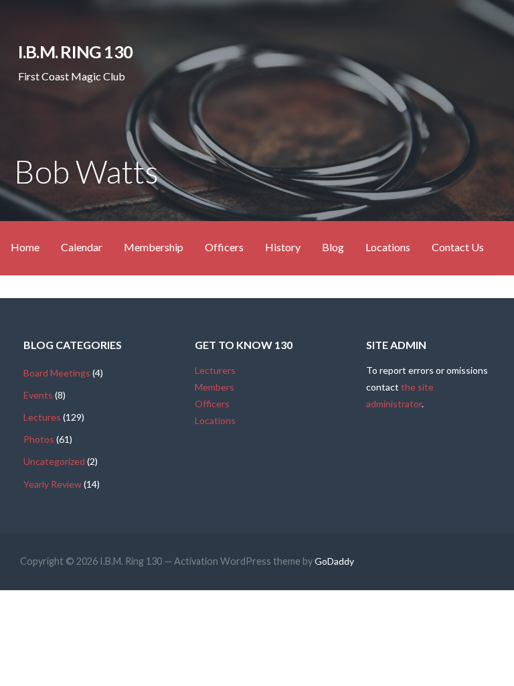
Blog (333, 247)
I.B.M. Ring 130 (75, 52)
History (283, 247)
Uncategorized (54, 461)
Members (214, 387)
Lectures (42, 417)
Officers (224, 247)
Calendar (81, 247)
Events (38, 395)
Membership (153, 247)
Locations (387, 247)
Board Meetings (56, 373)
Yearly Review (52, 484)
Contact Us (458, 247)
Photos (38, 439)
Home (25, 247)
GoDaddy (334, 561)
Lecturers (215, 370)
